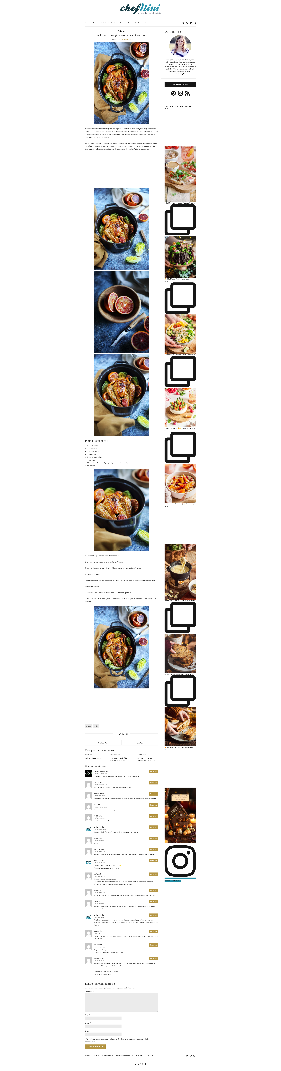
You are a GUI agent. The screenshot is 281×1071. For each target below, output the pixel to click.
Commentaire (90, 991)
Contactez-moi (140, 23)
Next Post (139, 743)
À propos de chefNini (92, 1056)
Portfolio (114, 23)
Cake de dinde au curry (94, 758)
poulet (96, 726)
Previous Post (103, 743)
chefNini (98, 827)
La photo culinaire (126, 23)
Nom (87, 1015)
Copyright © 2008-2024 (144, 1056)
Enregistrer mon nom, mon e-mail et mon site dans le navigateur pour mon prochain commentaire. (117, 1040)
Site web (88, 1031)
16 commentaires (127, 39)
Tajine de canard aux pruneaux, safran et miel (145, 759)
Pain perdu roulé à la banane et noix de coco (119, 759)
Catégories (89, 23)
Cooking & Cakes (99, 771)
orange (88, 726)
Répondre (153, 771)
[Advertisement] (121, 169)
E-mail (88, 1023)
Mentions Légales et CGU (124, 1056)
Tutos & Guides (102, 23)
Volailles (121, 31)
